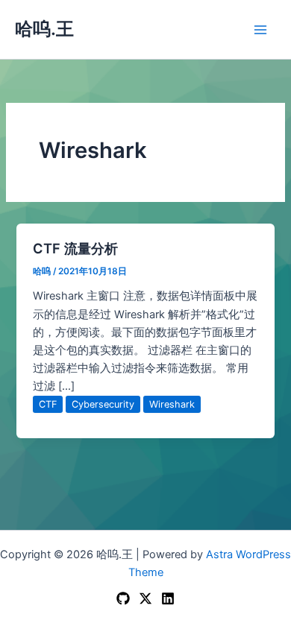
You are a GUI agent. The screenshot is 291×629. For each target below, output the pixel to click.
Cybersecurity (103, 404)
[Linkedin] (168, 598)
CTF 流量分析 (75, 248)
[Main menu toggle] (260, 29)
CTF (48, 404)
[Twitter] (145, 598)
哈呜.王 (44, 28)
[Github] (123, 598)
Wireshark (172, 404)
